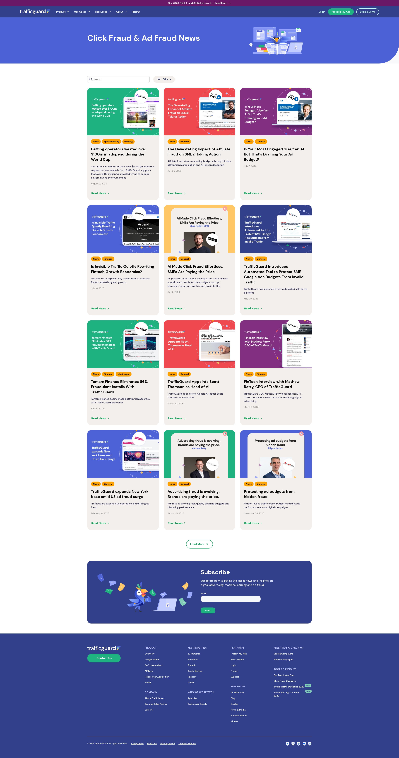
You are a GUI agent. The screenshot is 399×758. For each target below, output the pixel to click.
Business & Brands (197, 704)
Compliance (137, 743)
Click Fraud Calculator (285, 681)
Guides (234, 704)
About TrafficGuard (154, 698)
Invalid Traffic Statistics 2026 (289, 686)
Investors (152, 743)
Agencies (192, 698)
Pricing (136, 11)
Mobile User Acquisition (157, 676)
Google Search (152, 659)
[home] (35, 11)
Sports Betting (195, 671)
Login (322, 11)
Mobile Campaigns (283, 659)
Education (193, 659)
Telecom (192, 676)
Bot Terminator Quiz (284, 675)
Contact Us (104, 658)
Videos (234, 721)
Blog (233, 698)
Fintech (191, 665)
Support (235, 676)
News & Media (238, 709)
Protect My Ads (341, 11)
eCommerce (194, 653)
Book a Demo (368, 11)
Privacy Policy (167, 743)
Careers (149, 709)
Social (148, 682)
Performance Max (154, 665)
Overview (149, 653)
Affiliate (149, 671)
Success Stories (239, 715)
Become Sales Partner (156, 704)
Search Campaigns (283, 653)
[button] (63, 11)
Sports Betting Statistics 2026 (286, 694)
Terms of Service (187, 743)
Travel (191, 682)
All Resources (237, 692)
